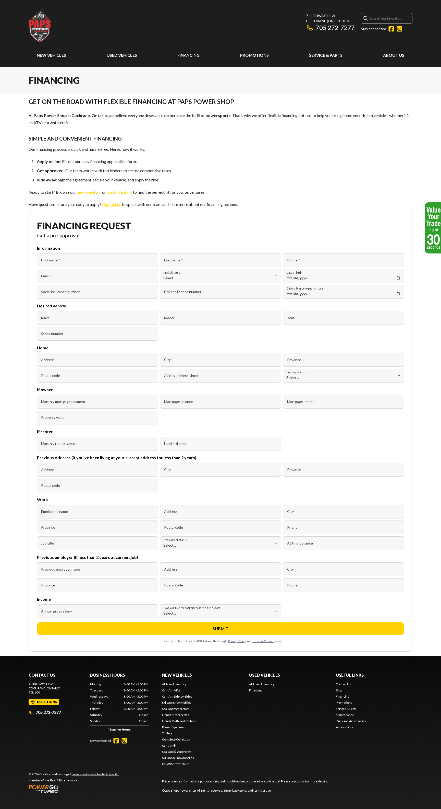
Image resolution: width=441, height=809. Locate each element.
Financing (188, 55)
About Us (393, 55)
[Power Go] (74, 788)
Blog (339, 690)
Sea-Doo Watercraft (175, 709)
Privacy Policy (237, 641)
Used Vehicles (122, 55)
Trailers (167, 733)
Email (46, 276)
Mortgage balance (178, 401)
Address (48, 359)
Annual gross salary (56, 611)
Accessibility (344, 727)
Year (290, 318)
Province (294, 359)
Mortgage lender (300, 401)
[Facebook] (391, 29)
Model (169, 318)
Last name (173, 260)
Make (45, 318)
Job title (47, 543)
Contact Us (343, 684)
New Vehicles (51, 55)
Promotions (254, 55)
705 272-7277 (335, 27)
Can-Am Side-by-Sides (177, 696)
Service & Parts (325, 55)
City (167, 359)
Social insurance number (60, 292)
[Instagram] (399, 29)
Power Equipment (174, 727)
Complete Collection (176, 739)
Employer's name (54, 511)
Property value (53, 417)
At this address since (181, 375)
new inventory (89, 192)
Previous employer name (60, 569)
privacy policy (238, 790)
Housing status (295, 372)
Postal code (50, 375)
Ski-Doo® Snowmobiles (178, 758)
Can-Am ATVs (171, 690)
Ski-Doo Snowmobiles (176, 702)
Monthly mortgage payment (63, 401)
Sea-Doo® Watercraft (176, 752)
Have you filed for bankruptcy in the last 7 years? (192, 607)
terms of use (262, 790)
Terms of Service (263, 641)
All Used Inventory (261, 684)
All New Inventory (174, 684)
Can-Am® (169, 745)
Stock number (52, 333)
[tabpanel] (119, 708)
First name (50, 260)
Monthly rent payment (59, 443)
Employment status (175, 539)
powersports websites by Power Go (95, 774)
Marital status (171, 272)
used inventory (119, 192)
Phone (293, 260)
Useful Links (350, 675)
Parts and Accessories (351, 721)
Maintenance (345, 715)
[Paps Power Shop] (92, 24)
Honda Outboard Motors (179, 721)
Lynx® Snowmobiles (176, 764)
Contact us (111, 204)
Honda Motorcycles (175, 715)
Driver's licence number (182, 292)
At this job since (300, 543)
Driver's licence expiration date (304, 288)
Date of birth (294, 272)
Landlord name (175, 443)
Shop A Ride (57, 780)
